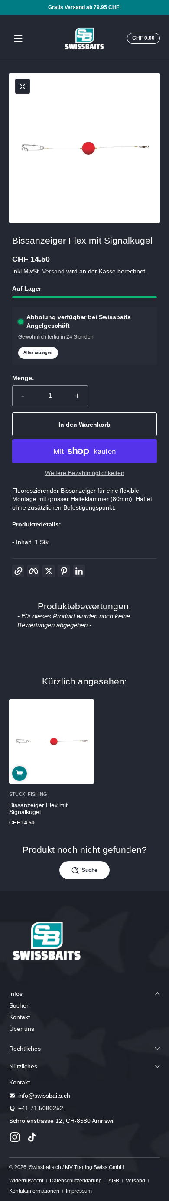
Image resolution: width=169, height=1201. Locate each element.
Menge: (23, 377)
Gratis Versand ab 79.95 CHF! (84, 7)
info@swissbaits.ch (44, 1095)
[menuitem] (84, 1005)
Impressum (79, 1191)
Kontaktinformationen (34, 1191)
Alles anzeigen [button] (37, 352)
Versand (53, 271)
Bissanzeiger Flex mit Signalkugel (38, 808)
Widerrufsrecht (26, 1181)
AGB (113, 1181)
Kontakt (19, 1017)
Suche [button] (90, 870)
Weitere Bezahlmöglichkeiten (84, 472)
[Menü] (18, 38)
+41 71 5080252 (40, 1108)
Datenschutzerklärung (76, 1181)
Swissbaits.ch (45, 1167)
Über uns (21, 1028)
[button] (142, 38)
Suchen (19, 1005)
